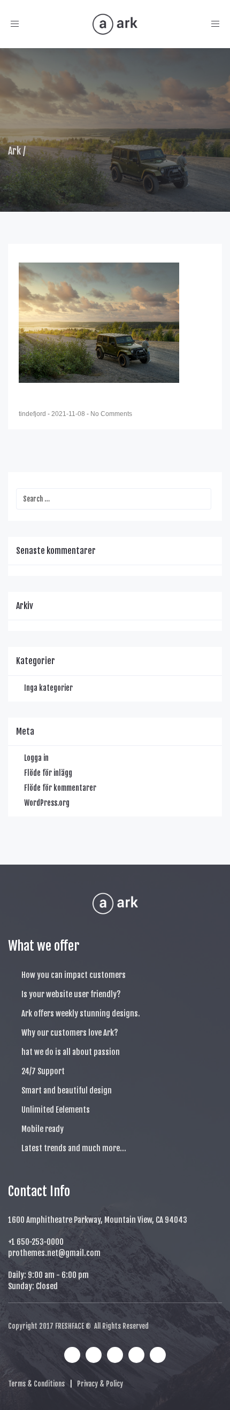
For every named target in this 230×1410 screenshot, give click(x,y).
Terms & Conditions (36, 1384)
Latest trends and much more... (73, 1148)
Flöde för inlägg (48, 772)
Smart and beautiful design (66, 1090)
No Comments (111, 414)
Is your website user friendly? (71, 994)
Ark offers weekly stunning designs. (80, 1013)
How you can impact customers (73, 975)
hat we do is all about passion (70, 1052)
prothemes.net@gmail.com (54, 1253)
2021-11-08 (69, 414)
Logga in (36, 757)
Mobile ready (42, 1129)
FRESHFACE (69, 1326)
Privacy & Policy (100, 1384)
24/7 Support (43, 1071)
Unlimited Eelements (55, 1110)
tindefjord (33, 414)
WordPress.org (47, 802)
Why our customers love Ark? (69, 1033)
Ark (14, 151)
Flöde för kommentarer (60, 787)
